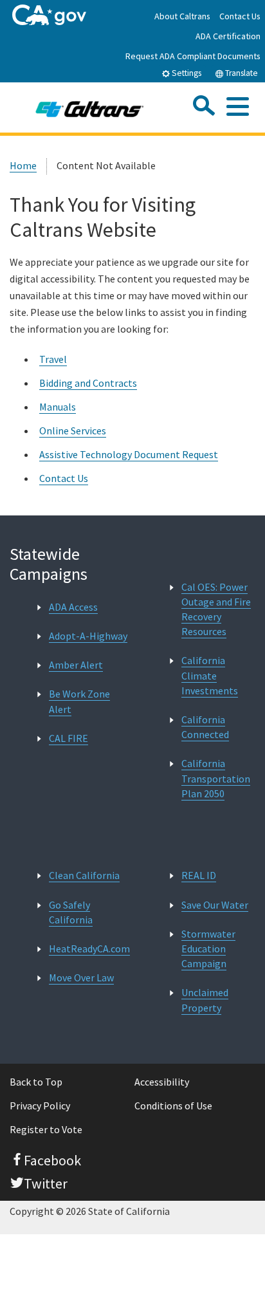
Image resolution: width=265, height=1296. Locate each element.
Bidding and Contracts (88, 382)
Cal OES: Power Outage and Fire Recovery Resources (216, 609)
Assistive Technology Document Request (128, 454)
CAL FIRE (68, 738)
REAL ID (198, 875)
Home (23, 165)
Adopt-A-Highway (88, 635)
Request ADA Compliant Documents (192, 56)
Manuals (57, 406)
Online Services (72, 430)
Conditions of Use (173, 1105)
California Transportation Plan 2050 (215, 778)
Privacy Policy (40, 1105)
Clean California (84, 875)
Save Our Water (214, 904)
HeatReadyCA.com (89, 948)
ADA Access (73, 606)
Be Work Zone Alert (79, 701)
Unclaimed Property (204, 1000)
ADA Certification (228, 36)
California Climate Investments (209, 675)
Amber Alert (76, 664)
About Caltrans (182, 16)
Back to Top (36, 1081)
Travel (53, 359)
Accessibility (161, 1081)
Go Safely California (71, 912)
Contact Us (239, 16)
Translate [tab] (240, 73)
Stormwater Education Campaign (208, 948)
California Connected (205, 727)
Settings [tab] (185, 73)
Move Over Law (81, 977)
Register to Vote (46, 1129)
